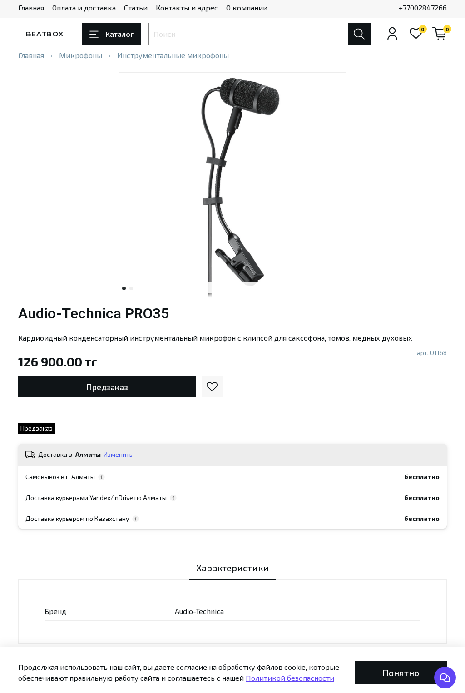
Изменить (118, 454)
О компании (246, 7)
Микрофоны (80, 55)
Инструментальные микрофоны (173, 55)
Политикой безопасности (290, 677)
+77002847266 (423, 7)
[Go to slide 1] (124, 288)
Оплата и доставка (84, 7)
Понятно (400, 672)
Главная (31, 7)
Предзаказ (107, 387)
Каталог (119, 34)
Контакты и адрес (187, 7)
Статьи (136, 7)
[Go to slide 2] (131, 288)
